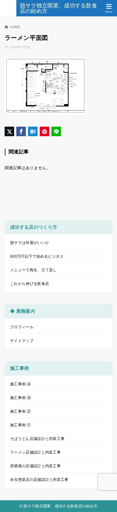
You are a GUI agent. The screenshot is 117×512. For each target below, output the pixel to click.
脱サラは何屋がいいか (29, 242)
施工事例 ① (20, 425)
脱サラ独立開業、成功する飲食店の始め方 (58, 8)
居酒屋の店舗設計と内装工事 (35, 466)
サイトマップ (21, 340)
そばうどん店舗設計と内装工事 (37, 438)
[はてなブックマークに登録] (33, 131)
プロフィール (21, 327)
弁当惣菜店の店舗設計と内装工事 (39, 479)
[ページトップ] (106, 501)
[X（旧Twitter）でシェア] (9, 131)
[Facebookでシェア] (21, 131)
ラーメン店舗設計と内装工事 (35, 452)
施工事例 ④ (20, 384)
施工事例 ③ (20, 397)
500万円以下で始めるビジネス (37, 256)
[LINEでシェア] (56, 131)
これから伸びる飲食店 (29, 283)
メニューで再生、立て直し (33, 270)
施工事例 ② (20, 411)
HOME (15, 27)
